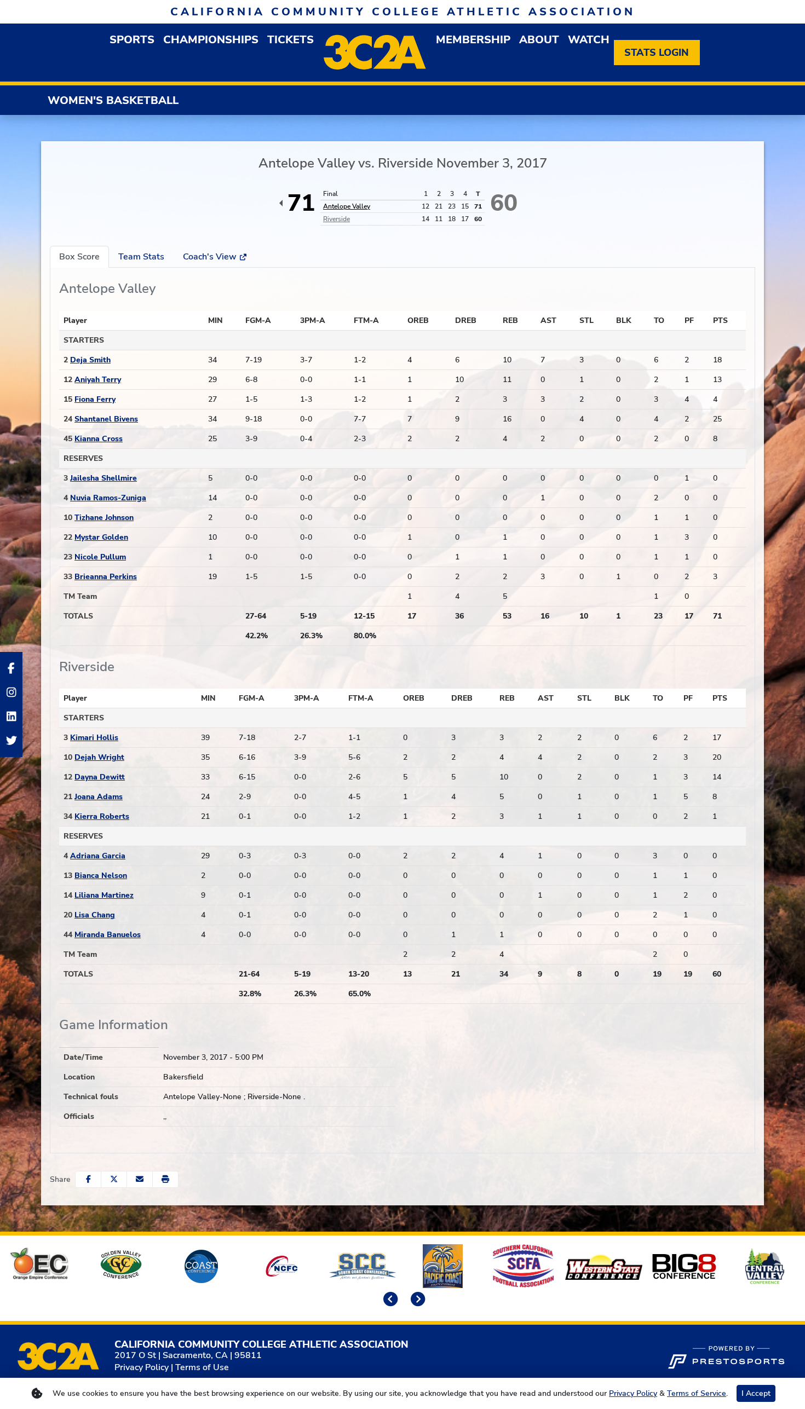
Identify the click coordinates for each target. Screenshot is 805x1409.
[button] (165, 1179)
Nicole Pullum (100, 557)
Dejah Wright (99, 757)
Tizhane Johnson (104, 517)
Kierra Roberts (101, 816)
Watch (589, 39)
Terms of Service (696, 1393)
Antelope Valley (346, 206)
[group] (132, 39)
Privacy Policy (141, 1367)
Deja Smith (90, 360)
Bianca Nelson (100, 875)
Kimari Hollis (94, 737)
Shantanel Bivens (106, 419)
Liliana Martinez (104, 895)
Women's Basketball (113, 100)
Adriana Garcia (97, 856)
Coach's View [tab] (211, 257)
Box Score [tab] (79, 257)
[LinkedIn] (11, 716)
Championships (210, 39)
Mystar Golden (101, 537)
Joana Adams (98, 797)
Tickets (290, 39)
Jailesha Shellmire (103, 478)
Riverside (336, 219)
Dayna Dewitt (99, 777)
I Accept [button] (756, 1393)
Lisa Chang (94, 915)
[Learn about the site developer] (726, 1356)
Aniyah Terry (97, 379)
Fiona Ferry (95, 399)
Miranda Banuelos (107, 934)
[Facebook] (11, 668)
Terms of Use (202, 1367)
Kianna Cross (98, 439)
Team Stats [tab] (141, 257)
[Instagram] (11, 692)
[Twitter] (11, 741)
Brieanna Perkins (105, 576)
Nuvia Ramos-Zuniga (108, 498)
